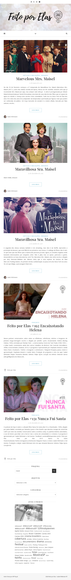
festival (19, 544)
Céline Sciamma (38, 539)
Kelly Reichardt (46, 549)
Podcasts (35, 322)
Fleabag (35, 545)
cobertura (20, 539)
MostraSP (39, 555)
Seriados (44, 75)
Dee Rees (46, 539)
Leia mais (35, 110)
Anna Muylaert (46, 531)
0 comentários (63, 117)
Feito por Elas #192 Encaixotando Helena (35, 327)
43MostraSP (27, 526)
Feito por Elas (11, 370)
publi (30, 560)
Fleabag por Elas (42, 545)
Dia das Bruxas (18, 542)
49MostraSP (31, 528)
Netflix (18, 558)
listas (34, 552)
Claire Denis (45, 536)
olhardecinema (26, 558)
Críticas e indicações (31, 75)
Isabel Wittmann (12, 117)
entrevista (48, 542)
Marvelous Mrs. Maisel (35, 78)
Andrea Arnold (38, 531)
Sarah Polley (50, 560)
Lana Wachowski (19, 552)
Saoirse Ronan (42, 560)
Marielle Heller (28, 555)
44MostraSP (37, 526)
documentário (29, 541)
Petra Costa (40, 558)
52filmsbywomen (46, 528)
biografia (25, 533)
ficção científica (28, 545)
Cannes (37, 533)
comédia (29, 539)
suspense (26, 563)
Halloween (41, 547)
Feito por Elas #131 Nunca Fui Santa (35, 418)
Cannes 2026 (19, 536)
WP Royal (15, 576)
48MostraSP (20, 528)
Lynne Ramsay (42, 552)
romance (35, 561)
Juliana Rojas (28, 550)
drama (40, 541)
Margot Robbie (19, 555)
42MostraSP (18, 526)
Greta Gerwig (33, 547)
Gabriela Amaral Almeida (21, 547)
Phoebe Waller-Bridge (21, 560)
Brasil (31, 533)
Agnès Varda (19, 531)
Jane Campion (49, 547)
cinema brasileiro (32, 536)
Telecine (32, 563)
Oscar (33, 558)
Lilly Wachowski (27, 552)
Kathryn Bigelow (37, 550)
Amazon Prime (29, 531)
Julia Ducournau (19, 550)
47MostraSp (47, 526)
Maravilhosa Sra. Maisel (35, 169)
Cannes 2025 (46, 534)
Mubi (47, 555)
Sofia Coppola (19, 563)
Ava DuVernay (18, 534)
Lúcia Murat (50, 552)
